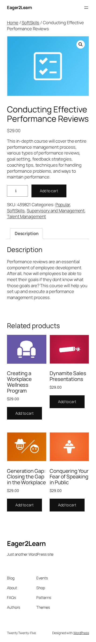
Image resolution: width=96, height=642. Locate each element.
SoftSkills (30, 23)
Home (12, 23)
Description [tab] (26, 233)
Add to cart (49, 190)
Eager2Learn (19, 7)
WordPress (81, 633)
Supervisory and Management (56, 211)
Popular (62, 205)
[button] (80, 44)
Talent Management (26, 216)
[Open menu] (86, 7)
